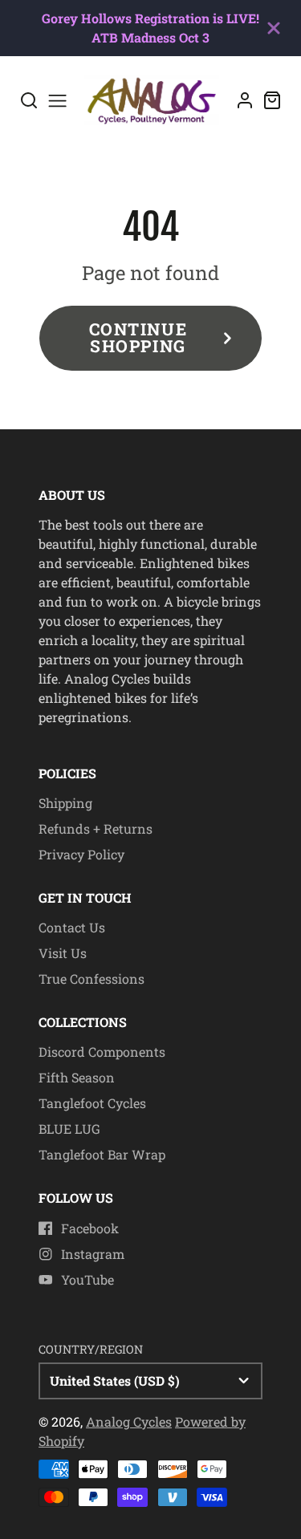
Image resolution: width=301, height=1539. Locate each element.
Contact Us (72, 927)
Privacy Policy (81, 854)
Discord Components (102, 1051)
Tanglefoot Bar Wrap (102, 1154)
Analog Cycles (129, 1421)
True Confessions (91, 978)
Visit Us (63, 952)
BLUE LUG (69, 1128)
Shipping (65, 802)
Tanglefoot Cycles (92, 1102)
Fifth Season (77, 1077)
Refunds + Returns (96, 828)
